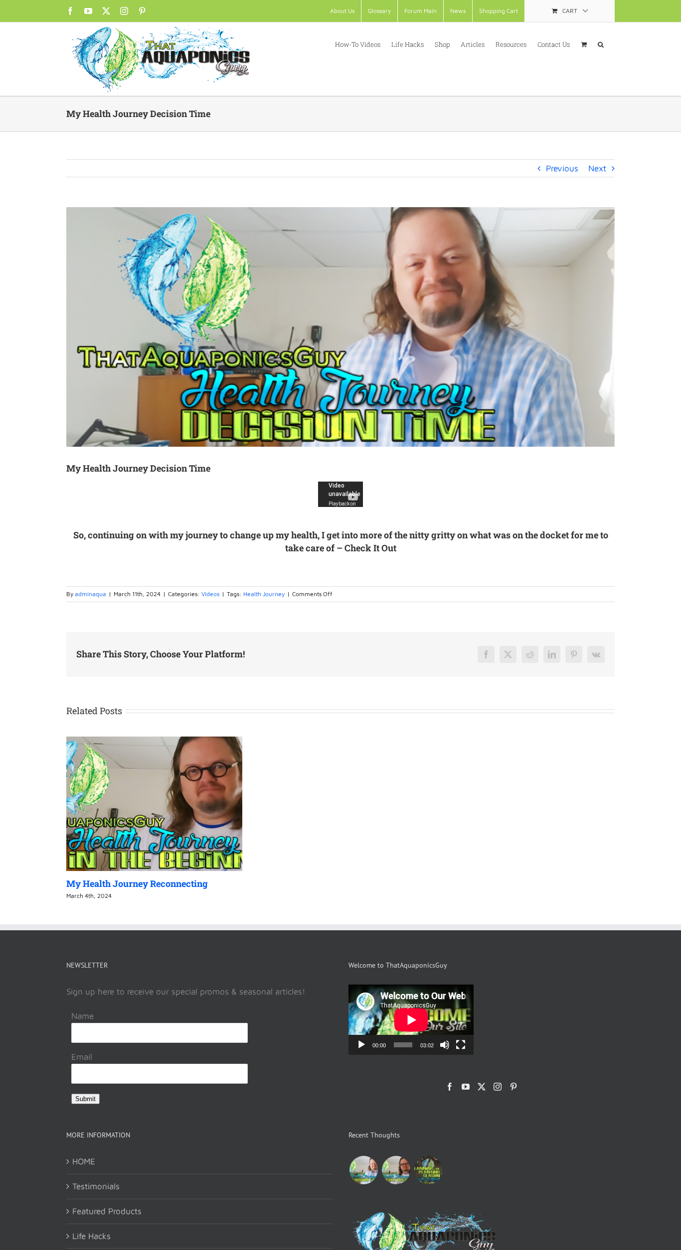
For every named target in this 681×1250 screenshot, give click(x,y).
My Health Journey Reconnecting (137, 883)
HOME (83, 1161)
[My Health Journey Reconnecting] (396, 1170)
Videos (210, 594)
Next (597, 168)
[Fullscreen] (461, 1045)
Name (82, 1016)
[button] (601, 43)
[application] (411, 1020)
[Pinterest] (513, 1087)
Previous (562, 168)
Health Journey (264, 594)
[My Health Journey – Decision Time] (363, 1170)
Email (81, 1057)
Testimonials (96, 1186)
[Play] (361, 1045)
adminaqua (90, 594)
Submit (85, 1099)
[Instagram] (498, 1087)
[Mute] (445, 1045)
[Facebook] (450, 1087)
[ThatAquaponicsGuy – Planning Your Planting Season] (428, 1170)
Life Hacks (91, 1236)
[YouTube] (466, 1087)
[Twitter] (482, 1087)
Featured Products (107, 1211)
